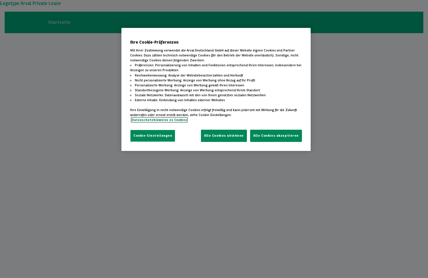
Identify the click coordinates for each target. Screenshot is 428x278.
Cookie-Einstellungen (152, 135)
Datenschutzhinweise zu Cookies (159, 120)
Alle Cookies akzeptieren (276, 135)
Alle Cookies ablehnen (224, 135)
